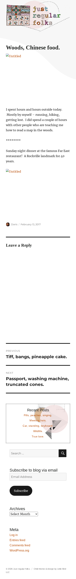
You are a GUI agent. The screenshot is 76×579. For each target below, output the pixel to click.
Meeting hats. (38, 420)
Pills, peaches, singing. (38, 415)
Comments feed (20, 545)
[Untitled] (38, 78)
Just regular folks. (21, 569)
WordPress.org (19, 550)
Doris (14, 224)
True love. (38, 436)
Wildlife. (38, 431)
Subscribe (21, 491)
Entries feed (17, 540)
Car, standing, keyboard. (38, 425)
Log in (14, 535)
